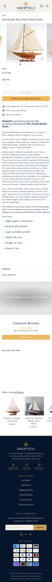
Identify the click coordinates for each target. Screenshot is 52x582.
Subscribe (40, 527)
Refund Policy (26, 495)
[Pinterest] (30, 534)
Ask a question (9, 274)
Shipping (6, 269)
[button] (26, 98)
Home (4, 15)
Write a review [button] (26, 337)
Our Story (26, 480)
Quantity (6, 79)
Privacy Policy (26, 499)
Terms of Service (26, 504)
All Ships (19, 392)
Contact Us (26, 485)
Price (4, 68)
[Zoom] (42, 58)
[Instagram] (21, 534)
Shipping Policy (26, 490)
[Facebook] (26, 534)
